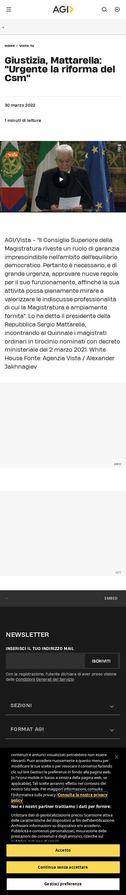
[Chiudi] (116, 757)
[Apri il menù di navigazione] (9, 9)
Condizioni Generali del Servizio (45, 679)
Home (10, 46)
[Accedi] (117, 9)
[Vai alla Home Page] (63, 9)
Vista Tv (27, 46)
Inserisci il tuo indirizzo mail (40, 648)
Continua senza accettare (63, 867)
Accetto (63, 850)
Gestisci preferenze (62, 884)
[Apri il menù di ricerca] (104, 9)
